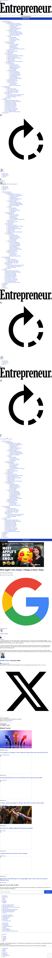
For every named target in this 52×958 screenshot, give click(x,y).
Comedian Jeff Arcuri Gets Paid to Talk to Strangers (13, 853)
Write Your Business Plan (15, 31)
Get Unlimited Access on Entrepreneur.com (11, 907)
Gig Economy (8, 98)
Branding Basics (11, 43)
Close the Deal (13, 69)
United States (5, 948)
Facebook (4, 934)
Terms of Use (5, 922)
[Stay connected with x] (27, 691)
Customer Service (11, 60)
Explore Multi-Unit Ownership (11, 109)
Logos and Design (14, 45)
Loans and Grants (13, 38)
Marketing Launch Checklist (16, 78)
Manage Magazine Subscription (9, 910)
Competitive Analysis (14, 25)
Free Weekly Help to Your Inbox (11, 92)
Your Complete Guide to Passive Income (16, 94)
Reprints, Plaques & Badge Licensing (10, 930)
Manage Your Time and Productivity (15, 61)
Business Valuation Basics (15, 85)
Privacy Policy (5, 924)
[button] (26, 367)
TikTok (4, 939)
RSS (3, 941)
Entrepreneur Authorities (7, 915)
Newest (4, 725)
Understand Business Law (13, 56)
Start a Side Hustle (6, 86)
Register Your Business (14, 35)
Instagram (4, 938)
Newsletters (5, 284)
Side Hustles (7, 87)
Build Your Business (7, 21)
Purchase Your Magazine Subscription (10, 909)
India (4, 951)
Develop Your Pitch (14, 64)
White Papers (5, 897)
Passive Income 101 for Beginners (14, 95)
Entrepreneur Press (6, 917)
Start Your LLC (6, 175)
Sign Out (4, 176)
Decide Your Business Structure (16, 33)
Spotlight (4, 902)
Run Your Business (9, 53)
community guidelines (8, 720)
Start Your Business (9, 22)
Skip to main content (4, 0)
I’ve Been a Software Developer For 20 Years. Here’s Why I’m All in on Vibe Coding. (22, 803)
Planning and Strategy (12, 30)
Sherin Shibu (4, 882)
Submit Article (5, 174)
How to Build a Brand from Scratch (17, 48)
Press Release (5, 288)
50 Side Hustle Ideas (12, 88)
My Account (5, 173)
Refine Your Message (14, 71)
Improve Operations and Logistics (14, 58)
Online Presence (11, 52)
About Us (4, 912)
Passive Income (8, 93)
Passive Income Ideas (12, 96)
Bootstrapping (13, 37)
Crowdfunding (13, 40)
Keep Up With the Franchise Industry (12, 111)
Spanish (4, 949)
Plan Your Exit (13, 84)
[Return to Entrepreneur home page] (26, 14)
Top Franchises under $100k (10, 104)
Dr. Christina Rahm (5, 754)
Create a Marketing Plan (15, 72)
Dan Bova (3, 855)
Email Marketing (13, 76)
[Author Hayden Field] (2, 657)
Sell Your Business (14, 83)
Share (2, 629)
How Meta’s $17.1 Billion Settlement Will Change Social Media (16, 828)
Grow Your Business (9, 62)
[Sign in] (1, 435)
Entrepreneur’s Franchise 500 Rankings (13, 101)
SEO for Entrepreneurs (14, 77)
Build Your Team (11, 49)
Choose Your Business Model (16, 32)
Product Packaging (14, 47)
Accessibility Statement (7, 926)
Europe (4, 956)
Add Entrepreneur (3, 628)
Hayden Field (4, 575)
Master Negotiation (14, 68)
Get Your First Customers (15, 74)
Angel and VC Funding (15, 39)
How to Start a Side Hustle (13, 90)
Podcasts (4, 285)
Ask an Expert (5, 918)
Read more (43, 664)
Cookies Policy (6, 925)
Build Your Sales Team (14, 66)
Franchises (5, 99)
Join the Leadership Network (8, 904)
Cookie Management (7, 929)
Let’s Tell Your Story (7, 920)
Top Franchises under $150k (10, 106)
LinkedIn (4, 936)
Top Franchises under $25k (10, 102)
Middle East (5, 954)
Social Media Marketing (15, 75)
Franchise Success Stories (10, 107)
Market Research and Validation (14, 23)
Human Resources (11, 59)
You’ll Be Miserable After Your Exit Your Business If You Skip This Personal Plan (21, 777)
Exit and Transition (11, 82)
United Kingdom (6, 955)
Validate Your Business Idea (15, 28)
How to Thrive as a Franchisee (11, 108)
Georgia (4, 950)
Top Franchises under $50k (10, 103)
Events (4, 898)
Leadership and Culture (12, 79)
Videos (4, 286)
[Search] (1, 115)
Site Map (4, 927)
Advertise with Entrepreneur (8, 911)
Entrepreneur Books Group (8, 916)
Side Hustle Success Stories (13, 91)
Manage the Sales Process (15, 67)
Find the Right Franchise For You (11, 100)
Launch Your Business (9, 41)
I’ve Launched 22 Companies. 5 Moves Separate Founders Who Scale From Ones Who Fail (24, 752)
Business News (6, 112)
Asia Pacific (5, 952)
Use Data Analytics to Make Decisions (15, 55)
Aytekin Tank (4, 805)
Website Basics (13, 46)
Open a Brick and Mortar (13, 51)
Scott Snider (3, 780)
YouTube (4, 937)
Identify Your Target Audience (16, 24)
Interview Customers (14, 29)
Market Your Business (12, 70)
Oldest (8, 725)
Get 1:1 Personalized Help (10, 110)
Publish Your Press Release (8, 906)
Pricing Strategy (13, 27)
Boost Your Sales (11, 63)
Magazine (4, 901)
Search (1, 181)
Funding (9, 36)
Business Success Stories (13, 80)
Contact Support (6, 928)
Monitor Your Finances (12, 54)
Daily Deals (5, 919)
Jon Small (3, 830)
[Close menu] (1, 437)
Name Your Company (14, 44)
